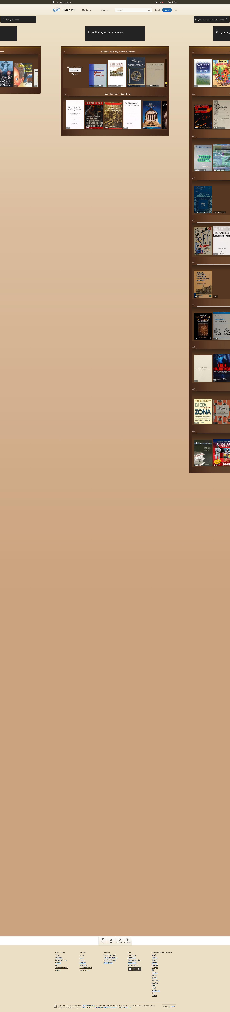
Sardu (154, 985)
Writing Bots (108, 963)
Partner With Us (61, 960)
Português (155, 980)
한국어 (154, 978)
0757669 (172, 1006)
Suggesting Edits (134, 960)
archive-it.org (126, 1007)
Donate (159, 2)
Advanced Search (86, 968)
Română (155, 983)
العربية (154, 955)
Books (82, 957)
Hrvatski (155, 973)
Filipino (154, 996)
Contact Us (132, 957)
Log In (158, 10)
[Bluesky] (130, 969)
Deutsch (155, 960)
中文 (153, 993)
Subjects (83, 963)
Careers (58, 963)
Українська (156, 991)
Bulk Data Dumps (110, 960)
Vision (57, 955)
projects (83, 1007)
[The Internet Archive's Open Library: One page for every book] (64, 10)
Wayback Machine (101, 1007)
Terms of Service (61, 968)
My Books (86, 10)
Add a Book (132, 963)
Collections (84, 965)
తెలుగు (154, 988)
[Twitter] (134, 969)
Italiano (154, 975)
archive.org (113, 1007)
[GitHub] (139, 969)
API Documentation (110, 957)
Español (155, 965)
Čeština (154, 957)
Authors (82, 960)
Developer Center (110, 955)
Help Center (132, 955)
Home (82, 955)
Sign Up (167, 10)
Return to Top (84, 970)
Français (155, 968)
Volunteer (58, 957)
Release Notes (133, 965)
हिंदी (153, 970)
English (154, 963)
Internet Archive (89, 1005)
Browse (104, 10)
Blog (57, 965)
